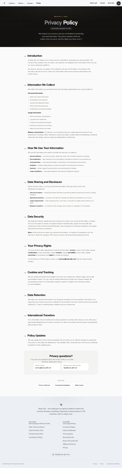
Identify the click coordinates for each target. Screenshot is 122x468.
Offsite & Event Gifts (36, 434)
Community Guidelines (62, 385)
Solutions (12, 3)
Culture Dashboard (69, 430)
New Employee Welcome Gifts (39, 423)
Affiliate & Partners (69, 444)
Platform (20, 3)
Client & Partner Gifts (36, 430)
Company (30, 3)
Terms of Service (44, 385)
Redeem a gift (93, 3)
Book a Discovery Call (70, 441)
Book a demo (111, 3)
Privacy (95, 464)
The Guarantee (68, 434)
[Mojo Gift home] (4, 3)
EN (118, 3)
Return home (79, 385)
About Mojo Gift (68, 437)
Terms (102, 464)
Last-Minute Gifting (35, 437)
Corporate (102, 3)
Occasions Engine (69, 427)
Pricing (38, 3)
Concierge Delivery (69, 423)
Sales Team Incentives (37, 427)
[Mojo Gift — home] (61, 404)
